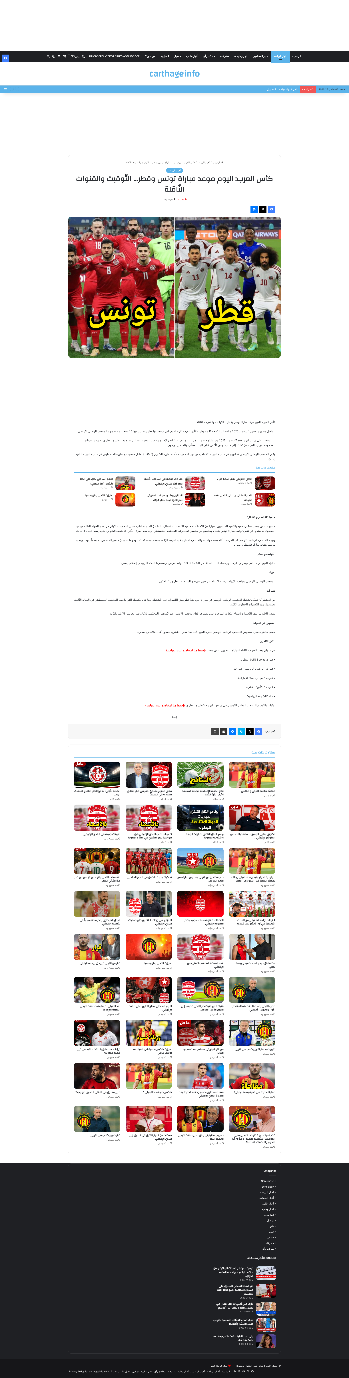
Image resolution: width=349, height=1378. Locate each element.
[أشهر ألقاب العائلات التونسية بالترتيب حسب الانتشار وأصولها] (266, 1325)
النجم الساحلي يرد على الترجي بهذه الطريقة (233, 497)
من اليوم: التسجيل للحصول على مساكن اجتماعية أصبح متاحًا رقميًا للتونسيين (234, 1290)
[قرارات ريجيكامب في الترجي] (97, 1119)
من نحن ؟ (150, 56)
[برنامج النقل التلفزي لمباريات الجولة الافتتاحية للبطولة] (200, 818)
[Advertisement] (174, 25)
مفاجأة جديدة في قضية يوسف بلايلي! (254, 1092)
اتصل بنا (165, 56)
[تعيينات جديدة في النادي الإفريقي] (97, 818)
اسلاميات (269, 1214)
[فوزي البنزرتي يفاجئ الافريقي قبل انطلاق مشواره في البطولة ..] (149, 775)
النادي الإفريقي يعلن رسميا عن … (234, 479)
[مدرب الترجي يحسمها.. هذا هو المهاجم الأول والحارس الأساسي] (252, 990)
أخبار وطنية (242, 56)
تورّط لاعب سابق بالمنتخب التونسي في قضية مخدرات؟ (98, 1051)
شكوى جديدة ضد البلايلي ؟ (157, 1092)
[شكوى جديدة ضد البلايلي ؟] (149, 1076)
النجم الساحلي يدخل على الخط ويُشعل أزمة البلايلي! (96, 481)
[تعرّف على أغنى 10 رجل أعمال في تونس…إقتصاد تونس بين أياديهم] (266, 1309)
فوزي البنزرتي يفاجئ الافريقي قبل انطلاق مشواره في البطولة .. (149, 793)
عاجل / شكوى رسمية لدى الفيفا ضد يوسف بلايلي (152, 1051)
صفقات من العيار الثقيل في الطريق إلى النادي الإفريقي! (150, 1137)
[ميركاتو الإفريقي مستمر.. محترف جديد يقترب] (200, 1033)
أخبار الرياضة (280, 56)
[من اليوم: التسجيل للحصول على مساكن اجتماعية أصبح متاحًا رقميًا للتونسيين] (266, 1291)
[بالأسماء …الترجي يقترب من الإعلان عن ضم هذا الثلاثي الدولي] (97, 861)
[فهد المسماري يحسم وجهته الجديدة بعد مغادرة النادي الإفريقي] (200, 1076)
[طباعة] (215, 731)
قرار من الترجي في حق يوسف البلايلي (100, 963)
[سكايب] (241, 731)
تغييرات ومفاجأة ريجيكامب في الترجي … (253, 1049)
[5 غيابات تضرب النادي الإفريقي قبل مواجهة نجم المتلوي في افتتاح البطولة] (149, 818)
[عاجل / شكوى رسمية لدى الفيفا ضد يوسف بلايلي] (149, 1033)
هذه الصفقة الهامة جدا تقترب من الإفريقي (205, 965)
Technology (267, 1186)
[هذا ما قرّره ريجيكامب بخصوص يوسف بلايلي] (252, 947)
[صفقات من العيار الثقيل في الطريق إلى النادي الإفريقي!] (149, 1119)
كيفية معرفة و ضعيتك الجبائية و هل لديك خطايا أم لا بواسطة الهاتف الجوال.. (233, 1272)
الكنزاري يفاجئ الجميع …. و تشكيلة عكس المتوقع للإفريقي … (252, 836)
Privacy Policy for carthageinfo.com (114, 56)
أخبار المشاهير (261, 56)
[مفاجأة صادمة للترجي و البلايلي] (252, 775)
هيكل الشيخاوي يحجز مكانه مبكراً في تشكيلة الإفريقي (100, 922)
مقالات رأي (209, 56)
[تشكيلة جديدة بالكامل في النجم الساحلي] (149, 861)
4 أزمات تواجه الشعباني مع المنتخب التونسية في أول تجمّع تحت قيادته (255, 922)
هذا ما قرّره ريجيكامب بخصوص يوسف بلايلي (255, 965)
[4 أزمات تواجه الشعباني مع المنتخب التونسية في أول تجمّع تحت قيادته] (252, 904)
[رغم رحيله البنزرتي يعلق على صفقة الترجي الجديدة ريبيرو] (200, 1119)
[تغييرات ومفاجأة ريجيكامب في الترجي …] (252, 1033)
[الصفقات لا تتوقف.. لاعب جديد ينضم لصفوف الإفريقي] (200, 904)
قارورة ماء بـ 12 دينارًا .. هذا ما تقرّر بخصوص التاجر (272, 89)
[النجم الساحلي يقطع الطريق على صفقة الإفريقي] (149, 990)
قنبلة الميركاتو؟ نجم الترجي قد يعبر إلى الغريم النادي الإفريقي (202, 1008)
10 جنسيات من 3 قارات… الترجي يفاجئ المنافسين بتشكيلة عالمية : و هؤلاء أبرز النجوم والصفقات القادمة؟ (253, 1139)
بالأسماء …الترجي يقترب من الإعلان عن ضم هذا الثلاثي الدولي (97, 879)
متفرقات (224, 56)
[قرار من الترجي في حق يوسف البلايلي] (97, 947)
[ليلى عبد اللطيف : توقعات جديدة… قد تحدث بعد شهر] (266, 1341)
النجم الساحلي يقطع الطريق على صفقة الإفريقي (150, 1008)
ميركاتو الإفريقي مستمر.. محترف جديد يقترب (203, 1051)
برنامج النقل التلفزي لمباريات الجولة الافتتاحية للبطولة (205, 836)
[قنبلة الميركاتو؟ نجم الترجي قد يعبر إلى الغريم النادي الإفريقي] (200, 990)
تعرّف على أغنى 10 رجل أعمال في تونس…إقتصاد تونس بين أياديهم (234, 1306)
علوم (271, 1231)
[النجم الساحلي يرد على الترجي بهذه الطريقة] (265, 499)
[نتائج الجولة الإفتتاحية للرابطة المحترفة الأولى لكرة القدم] (200, 775)
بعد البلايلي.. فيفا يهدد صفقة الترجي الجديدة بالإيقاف (100, 1008)
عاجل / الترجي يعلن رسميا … (98, 495)
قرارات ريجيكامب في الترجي (105, 1135)
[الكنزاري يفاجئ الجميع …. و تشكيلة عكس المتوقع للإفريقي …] (252, 818)
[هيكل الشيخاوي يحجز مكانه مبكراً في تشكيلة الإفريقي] (97, 904)
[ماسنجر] (254, 209)
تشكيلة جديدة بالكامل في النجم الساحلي (149, 877)
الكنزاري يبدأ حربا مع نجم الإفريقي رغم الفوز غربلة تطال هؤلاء (164, 497)
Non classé (267, 1181)
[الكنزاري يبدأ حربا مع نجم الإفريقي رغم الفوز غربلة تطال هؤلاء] (195, 499)
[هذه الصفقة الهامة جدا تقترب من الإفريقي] (200, 947)
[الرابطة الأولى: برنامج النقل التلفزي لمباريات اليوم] (97, 775)
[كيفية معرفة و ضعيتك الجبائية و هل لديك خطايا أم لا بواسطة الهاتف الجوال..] (266, 1273)
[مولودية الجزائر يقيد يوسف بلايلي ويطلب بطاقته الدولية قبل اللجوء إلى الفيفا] (252, 861)
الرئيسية (296, 56)
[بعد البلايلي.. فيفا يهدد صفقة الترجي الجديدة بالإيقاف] (97, 990)
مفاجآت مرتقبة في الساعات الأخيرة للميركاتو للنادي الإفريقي (163, 481)
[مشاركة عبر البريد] (223, 731)
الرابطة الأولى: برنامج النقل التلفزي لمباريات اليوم (97, 793)
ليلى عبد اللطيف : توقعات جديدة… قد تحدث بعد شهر (233, 1338)
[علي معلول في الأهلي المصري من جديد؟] (97, 1076)
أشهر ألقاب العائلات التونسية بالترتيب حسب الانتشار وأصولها (233, 1322)
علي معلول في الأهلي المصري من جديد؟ (97, 1092)
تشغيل (177, 56)
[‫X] (262, 209)
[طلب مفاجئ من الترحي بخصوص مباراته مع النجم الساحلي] (200, 861)
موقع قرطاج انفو (219, 1365)
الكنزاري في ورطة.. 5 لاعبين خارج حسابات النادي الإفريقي (150, 922)
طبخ (272, 1226)
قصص (270, 1237)
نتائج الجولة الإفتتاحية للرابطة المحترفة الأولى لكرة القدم (203, 793)
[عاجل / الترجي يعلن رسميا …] (125, 499)
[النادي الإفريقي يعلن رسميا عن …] (265, 483)
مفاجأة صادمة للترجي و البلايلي (258, 791)
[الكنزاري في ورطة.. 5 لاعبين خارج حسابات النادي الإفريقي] (149, 904)
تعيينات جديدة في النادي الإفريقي (101, 834)
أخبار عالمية (192, 56)
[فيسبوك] (271, 209)
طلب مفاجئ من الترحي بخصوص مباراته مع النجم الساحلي (200, 879)
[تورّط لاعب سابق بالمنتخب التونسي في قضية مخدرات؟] (97, 1033)
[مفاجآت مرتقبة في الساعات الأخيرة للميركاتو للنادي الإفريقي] (195, 483)
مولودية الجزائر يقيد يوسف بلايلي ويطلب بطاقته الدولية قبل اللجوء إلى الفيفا (253, 879)
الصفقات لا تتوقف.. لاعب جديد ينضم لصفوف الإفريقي (204, 922)
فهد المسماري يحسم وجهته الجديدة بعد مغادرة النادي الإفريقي (201, 1094)
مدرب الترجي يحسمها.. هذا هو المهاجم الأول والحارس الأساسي (253, 1008)
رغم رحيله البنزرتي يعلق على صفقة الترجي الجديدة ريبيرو (201, 1137)
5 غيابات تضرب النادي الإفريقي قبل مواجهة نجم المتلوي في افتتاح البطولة (150, 836)
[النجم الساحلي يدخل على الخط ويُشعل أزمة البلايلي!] (125, 483)
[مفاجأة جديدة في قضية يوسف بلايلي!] (252, 1076)
